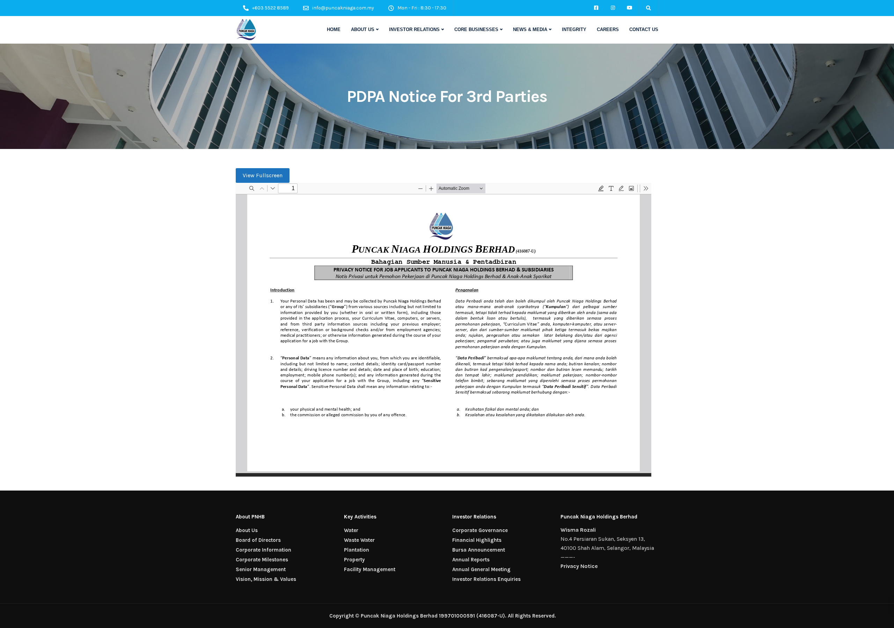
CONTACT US (643, 29)
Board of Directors (258, 540)
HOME (333, 29)
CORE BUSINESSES (476, 29)
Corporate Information (263, 550)
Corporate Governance (480, 530)
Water (351, 530)
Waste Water (359, 540)
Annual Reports (471, 559)
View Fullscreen (263, 175)
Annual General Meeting (481, 569)
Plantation (356, 550)
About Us (247, 530)
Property (354, 559)
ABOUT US (362, 29)
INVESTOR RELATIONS (414, 29)
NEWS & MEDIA (530, 29)
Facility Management (369, 569)
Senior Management (261, 569)
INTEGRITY (574, 29)
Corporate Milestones (262, 559)
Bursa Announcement (478, 550)
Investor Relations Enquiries (486, 579)
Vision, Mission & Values (266, 579)
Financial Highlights (476, 540)
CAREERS (608, 29)
